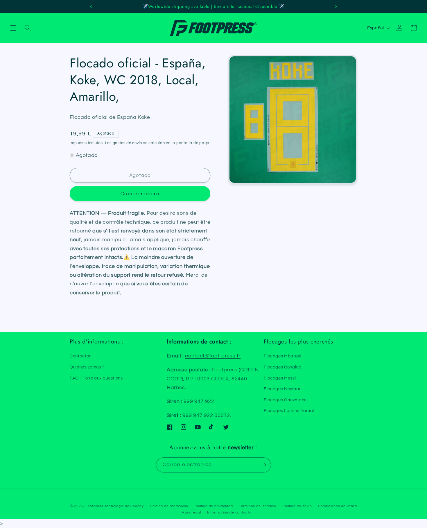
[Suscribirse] (264, 464)
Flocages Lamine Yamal (289, 410)
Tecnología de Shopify (124, 506)
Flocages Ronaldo (283, 367)
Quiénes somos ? (87, 367)
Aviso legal (191, 512)
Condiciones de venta (337, 506)
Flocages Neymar (282, 388)
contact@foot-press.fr (213, 356)
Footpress (94, 506)
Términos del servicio (257, 506)
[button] (13, 28)
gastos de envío (127, 143)
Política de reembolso (169, 506)
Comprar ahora (140, 193)
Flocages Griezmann (285, 400)
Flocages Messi (280, 378)
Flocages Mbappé (283, 356)
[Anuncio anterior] (91, 6)
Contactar (80, 356)
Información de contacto (229, 512)
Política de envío (297, 506)
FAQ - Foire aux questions (96, 378)
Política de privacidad (214, 506)
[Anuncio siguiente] (335, 6)
